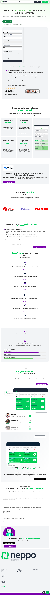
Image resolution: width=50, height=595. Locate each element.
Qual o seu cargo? (6, 40)
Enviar (13, 60)
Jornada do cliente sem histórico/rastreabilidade (16, 82)
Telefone (5, 36)
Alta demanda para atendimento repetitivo (15, 80)
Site (4, 47)
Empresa (5, 43)
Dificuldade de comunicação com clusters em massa (17, 85)
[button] (20, 2)
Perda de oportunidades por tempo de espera (16, 70)
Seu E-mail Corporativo (7, 32)
